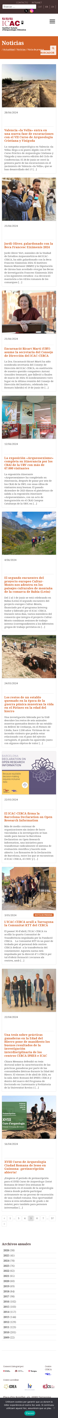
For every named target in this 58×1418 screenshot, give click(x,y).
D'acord (30, 1413)
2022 (6, 1271)
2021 (6, 1276)
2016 (6, 1301)
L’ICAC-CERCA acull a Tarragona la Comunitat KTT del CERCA (28, 923)
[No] (54, 1407)
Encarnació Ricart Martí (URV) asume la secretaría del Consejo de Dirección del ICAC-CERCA (28, 352)
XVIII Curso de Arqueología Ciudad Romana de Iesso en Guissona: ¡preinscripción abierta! (25, 1167)
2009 (6, 1337)
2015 (6, 1306)
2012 (6, 1322)
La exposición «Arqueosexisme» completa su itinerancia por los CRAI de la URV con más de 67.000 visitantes (28, 463)
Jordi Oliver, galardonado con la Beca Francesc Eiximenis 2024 (28, 245)
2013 (6, 1317)
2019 (6, 1286)
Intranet (37, 2)
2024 (6, 1260)
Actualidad (9, 49)
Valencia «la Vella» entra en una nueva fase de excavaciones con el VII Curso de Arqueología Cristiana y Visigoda (28, 135)
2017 (6, 1296)
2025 (6, 1255)
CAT (40, 6)
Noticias (21, 49)
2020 (6, 1281)
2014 (6, 1312)
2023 (6, 1266)
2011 (6, 1327)
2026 (6, 1250)
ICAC (23, 25)
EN (52, 6)
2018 (6, 1291)
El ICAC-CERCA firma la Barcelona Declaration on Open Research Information (28, 816)
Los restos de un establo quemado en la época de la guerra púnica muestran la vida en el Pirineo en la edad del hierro (29, 704)
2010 (6, 1332)
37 (52, 1218)
